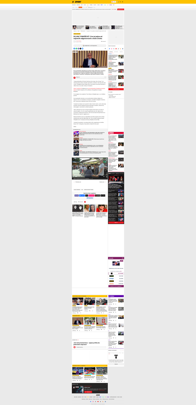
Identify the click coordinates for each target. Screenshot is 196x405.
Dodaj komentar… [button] (80, 347)
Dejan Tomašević (77, 88)
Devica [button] (120, 352)
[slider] (76, 176)
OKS (82, 189)
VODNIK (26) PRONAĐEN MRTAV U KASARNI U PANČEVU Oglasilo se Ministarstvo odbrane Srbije (86, 9)
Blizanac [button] (113, 352)
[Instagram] (112, 49)
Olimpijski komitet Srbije (88, 189)
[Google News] (123, 49)
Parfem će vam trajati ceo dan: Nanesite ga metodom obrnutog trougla (113, 9)
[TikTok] (118, 49)
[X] (114, 49)
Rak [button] (116, 352)
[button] (103, 41)
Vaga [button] (122, 352)
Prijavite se (89, 391)
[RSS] (120, 49)
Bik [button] (111, 352)
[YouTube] (116, 49)
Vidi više (116, 364)
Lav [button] (117, 352)
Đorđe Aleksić (78, 40)
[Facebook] (109, 49)
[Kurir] (76, 2)
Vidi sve (116, 222)
